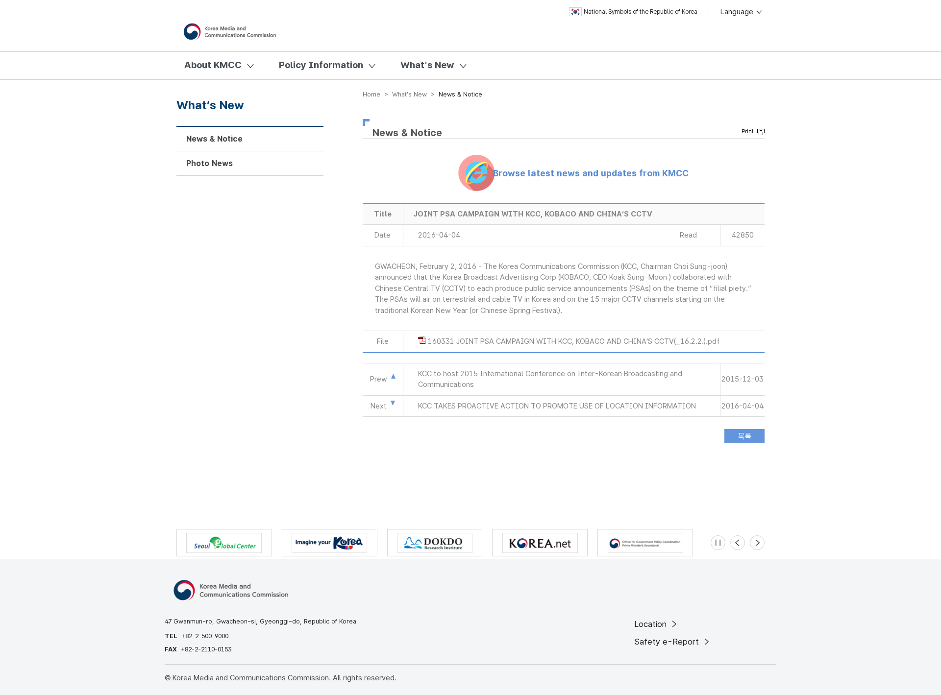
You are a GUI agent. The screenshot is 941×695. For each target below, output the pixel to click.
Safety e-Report (667, 642)
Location (651, 624)
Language (737, 11)
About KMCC (213, 65)
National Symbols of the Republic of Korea (640, 11)
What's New (427, 65)
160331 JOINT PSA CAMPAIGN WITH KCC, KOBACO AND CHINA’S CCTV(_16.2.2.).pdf (573, 341)
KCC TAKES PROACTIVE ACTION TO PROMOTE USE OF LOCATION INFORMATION (557, 406)
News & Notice (214, 139)
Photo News (209, 163)
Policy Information (321, 65)
